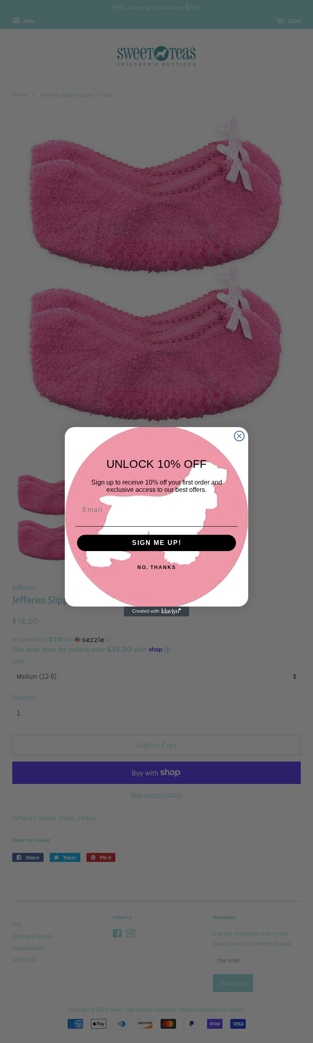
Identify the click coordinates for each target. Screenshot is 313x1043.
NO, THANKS (156, 567)
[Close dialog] (239, 436)
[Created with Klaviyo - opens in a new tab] (156, 611)
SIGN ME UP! (156, 542)
